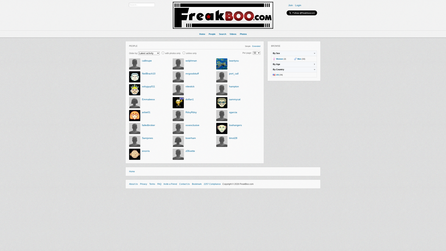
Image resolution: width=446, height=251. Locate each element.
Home (132, 171)
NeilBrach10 (148, 73)
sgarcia (233, 112)
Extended (256, 46)
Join (290, 5)
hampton (234, 86)
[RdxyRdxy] (178, 120)
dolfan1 (190, 99)
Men (299, 59)
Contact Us (184, 184)
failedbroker (148, 125)
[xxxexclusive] (178, 133)
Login (298, 5)
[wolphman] (178, 69)
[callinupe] (134, 69)
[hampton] (221, 94)
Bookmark (197, 184)
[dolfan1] (178, 107)
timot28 (233, 138)
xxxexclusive (192, 125)
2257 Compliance (212, 184)
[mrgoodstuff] (178, 82)
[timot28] (221, 146)
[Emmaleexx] (134, 107)
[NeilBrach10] (134, 82)
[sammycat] (221, 107)
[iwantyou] (221, 69)
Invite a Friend (170, 184)
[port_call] (221, 82)
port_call (234, 73)
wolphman (191, 60)
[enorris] (134, 159)
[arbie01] (134, 120)
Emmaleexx (148, 99)
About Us (133, 184)
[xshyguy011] (134, 94)
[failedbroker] (134, 133)
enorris (146, 151)
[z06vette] (178, 159)
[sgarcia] (221, 120)
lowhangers (235, 125)
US (277, 75)
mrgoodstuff (192, 73)
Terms (152, 184)
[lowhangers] (221, 133)
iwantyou (234, 60)
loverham (191, 138)
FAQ (159, 184)
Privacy (143, 184)
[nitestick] (178, 94)
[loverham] (178, 146)
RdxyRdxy (191, 112)
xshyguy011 (148, 86)
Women (279, 59)
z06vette (190, 151)
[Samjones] (134, 146)
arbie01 (146, 112)
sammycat (234, 99)
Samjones (147, 138)
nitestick (190, 86)
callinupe (147, 60)
